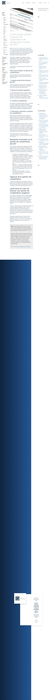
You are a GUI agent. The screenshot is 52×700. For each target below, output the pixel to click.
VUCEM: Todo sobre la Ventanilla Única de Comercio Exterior (43, 157)
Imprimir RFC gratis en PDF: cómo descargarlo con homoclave (44, 126)
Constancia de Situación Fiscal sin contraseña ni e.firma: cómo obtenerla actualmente (43, 116)
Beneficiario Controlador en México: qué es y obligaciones (44, 143)
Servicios (33, 2)
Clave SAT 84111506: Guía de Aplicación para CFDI (43, 63)
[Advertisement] (43, 34)
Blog (45, 2)
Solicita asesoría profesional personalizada (20, 246)
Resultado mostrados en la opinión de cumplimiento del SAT (5, 61)
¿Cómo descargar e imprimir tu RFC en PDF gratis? (44, 59)
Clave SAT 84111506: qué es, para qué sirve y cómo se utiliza (43, 121)
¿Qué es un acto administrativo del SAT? (42, 68)
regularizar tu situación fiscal (20, 218)
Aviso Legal (28, 230)
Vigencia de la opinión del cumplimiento (5, 70)
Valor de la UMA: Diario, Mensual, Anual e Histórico (43, 136)
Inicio (23, 2)
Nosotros (28, 2)
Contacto (40, 2)
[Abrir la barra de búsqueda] (48, 2)
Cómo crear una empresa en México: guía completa (43, 87)
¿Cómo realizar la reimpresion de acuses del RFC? (43, 79)
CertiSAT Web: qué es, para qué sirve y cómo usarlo (43, 153)
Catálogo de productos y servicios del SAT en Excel (43, 72)
